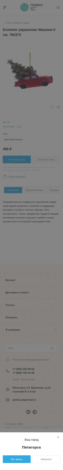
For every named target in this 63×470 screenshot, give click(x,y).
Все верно (17, 459)
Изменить (46, 459)
